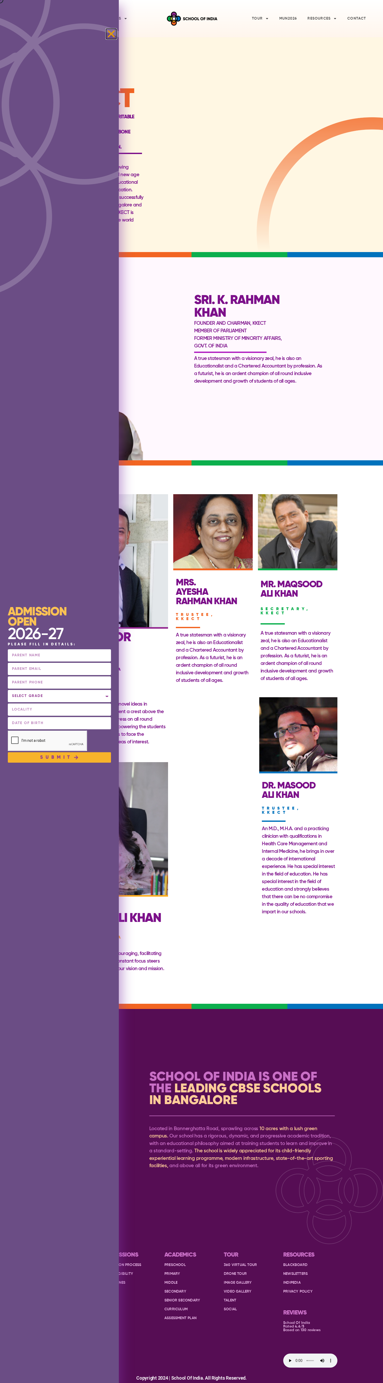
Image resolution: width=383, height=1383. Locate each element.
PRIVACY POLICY (298, 1291)
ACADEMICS (180, 1255)
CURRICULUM (176, 1309)
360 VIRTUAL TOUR (240, 1265)
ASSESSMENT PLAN (180, 1318)
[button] (111, 34)
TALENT (230, 1300)
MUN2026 (288, 18)
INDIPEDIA (292, 1282)
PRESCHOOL (175, 1265)
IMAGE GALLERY (238, 1282)
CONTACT (356, 18)
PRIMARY (172, 1274)
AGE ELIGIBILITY (119, 1274)
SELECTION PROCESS (123, 1265)
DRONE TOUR (235, 1274)
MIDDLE (170, 1282)
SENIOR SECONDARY (182, 1300)
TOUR (257, 18)
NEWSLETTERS (295, 1274)
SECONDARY (175, 1291)
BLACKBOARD (295, 1265)
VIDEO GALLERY (238, 1291)
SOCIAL (230, 1309)
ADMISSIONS (121, 1255)
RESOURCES (319, 18)
